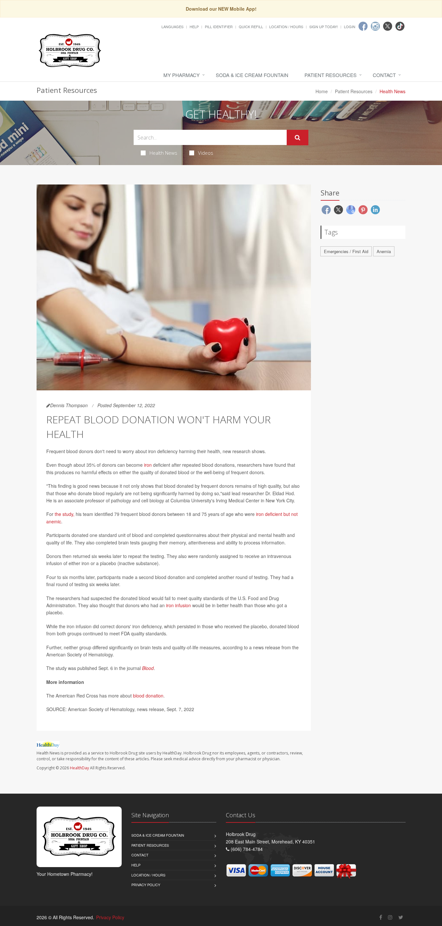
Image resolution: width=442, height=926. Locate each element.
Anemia (384, 251)
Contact (384, 75)
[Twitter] (387, 26)
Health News (163, 153)
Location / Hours (286, 26)
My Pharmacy (181, 75)
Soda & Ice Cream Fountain (252, 75)
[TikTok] (399, 26)
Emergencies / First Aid (346, 251)
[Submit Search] (297, 137)
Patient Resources (330, 75)
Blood (148, 668)
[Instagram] (375, 26)
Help (194, 26)
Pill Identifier (219, 26)
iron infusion (178, 605)
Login (349, 26)
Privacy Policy (145, 884)
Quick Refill (251, 26)
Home (321, 91)
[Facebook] (363, 26)
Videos (205, 153)
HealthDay (79, 768)
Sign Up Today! (323, 26)
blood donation (148, 695)
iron (148, 465)
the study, (64, 514)
